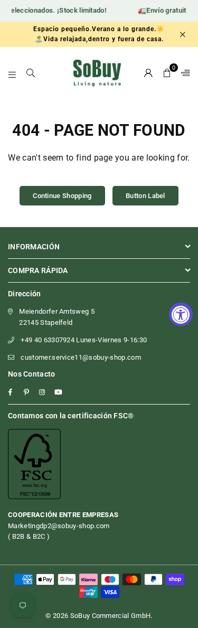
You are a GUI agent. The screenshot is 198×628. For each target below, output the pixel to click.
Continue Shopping (62, 196)
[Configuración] (183, 73)
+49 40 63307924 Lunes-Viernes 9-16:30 (84, 340)
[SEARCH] (31, 73)
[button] (167, 73)
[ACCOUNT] (148, 73)
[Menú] (12, 73)
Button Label (145, 196)
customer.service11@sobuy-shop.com (81, 357)
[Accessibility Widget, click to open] (181, 314)
